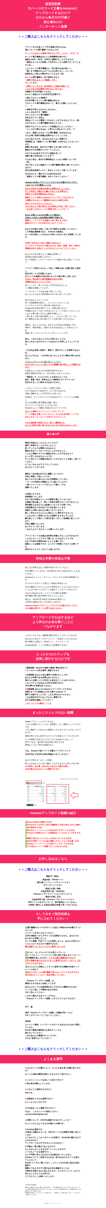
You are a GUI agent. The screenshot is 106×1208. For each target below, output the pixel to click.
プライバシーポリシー (56, 1203)
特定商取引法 (47, 1203)
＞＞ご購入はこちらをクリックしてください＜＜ (53, 36)
